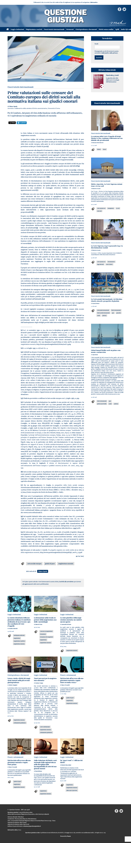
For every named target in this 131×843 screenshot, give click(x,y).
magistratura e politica (19, 641)
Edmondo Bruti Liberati (97, 142)
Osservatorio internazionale (54, 29)
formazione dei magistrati (46, 637)
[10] (22, 532)
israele (98, 315)
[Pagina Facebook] (119, 9)
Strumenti (70, 29)
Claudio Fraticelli (13, 628)
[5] (22, 402)
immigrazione (111, 208)
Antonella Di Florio (66, 624)
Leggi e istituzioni (17, 29)
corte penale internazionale (103, 310)
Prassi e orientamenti (68, 675)
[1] (22, 330)
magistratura (17, 638)
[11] (22, 550)
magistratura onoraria (65, 564)
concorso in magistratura (46, 631)
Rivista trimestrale (107, 70)
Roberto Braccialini (66, 765)
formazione (43, 634)
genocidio (118, 313)
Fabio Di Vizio (38, 624)
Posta (13, 122)
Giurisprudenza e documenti (86, 29)
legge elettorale (100, 264)
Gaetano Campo (39, 683)
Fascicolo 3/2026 (112, 75)
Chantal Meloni (95, 303)
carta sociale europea (34, 564)
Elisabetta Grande (96, 188)
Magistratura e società (34, 29)
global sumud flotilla (101, 403)
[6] (22, 472)
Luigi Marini (95, 354)
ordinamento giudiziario (20, 722)
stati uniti (99, 211)
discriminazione (111, 261)
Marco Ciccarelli (65, 685)
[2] (22, 348)
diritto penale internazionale (103, 313)
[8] (22, 496)
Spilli (117, 29)
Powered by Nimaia (65, 836)
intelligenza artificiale (19, 635)
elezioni (99, 149)
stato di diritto (109, 264)
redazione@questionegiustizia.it (32, 826)
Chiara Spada (13, 106)
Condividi (23, 123)
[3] (22, 352)
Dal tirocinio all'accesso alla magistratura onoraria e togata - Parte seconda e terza (72, 680)
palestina (104, 315)
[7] (22, 485)
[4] (22, 398)
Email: (96, 44)
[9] (22, 516)
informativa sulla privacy (109, 53)
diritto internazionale (116, 310)
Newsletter (107, 38)
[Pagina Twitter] (124, 9)
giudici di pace (50, 564)
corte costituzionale (45, 726)
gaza (113, 313)
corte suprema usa (101, 208)
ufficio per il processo (71, 790)
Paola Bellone (38, 771)
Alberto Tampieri (13, 685)
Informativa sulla (14, 830)
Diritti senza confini (106, 29)
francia (104, 149)
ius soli (117, 208)
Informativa (93, 2)
